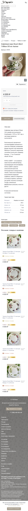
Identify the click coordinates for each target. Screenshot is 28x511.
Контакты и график (6, 464)
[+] (10, 100)
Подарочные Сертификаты (8, 451)
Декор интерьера (6, 429)
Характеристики (19, 118)
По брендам (4, 441)
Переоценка (4, 419)
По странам (4, 444)
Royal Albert (14, 225)
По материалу (5, 446)
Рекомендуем (5, 424)
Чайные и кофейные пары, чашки (12, 222)
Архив (3, 460)
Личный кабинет (6, 473)
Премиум (4, 453)
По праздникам (5, 449)
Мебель (3, 433)
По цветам (4, 439)
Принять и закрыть (14, 508)
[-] (4, 100)
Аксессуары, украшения (8, 436)
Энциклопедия (5, 468)
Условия (3, 471)
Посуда (3, 422)
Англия (22, 225)
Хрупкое (5, 225)
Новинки (3, 417)
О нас (2, 466)
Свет (2, 431)
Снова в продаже (6, 426)
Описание (7, 118)
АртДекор (4, 456)
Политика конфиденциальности (13, 499)
